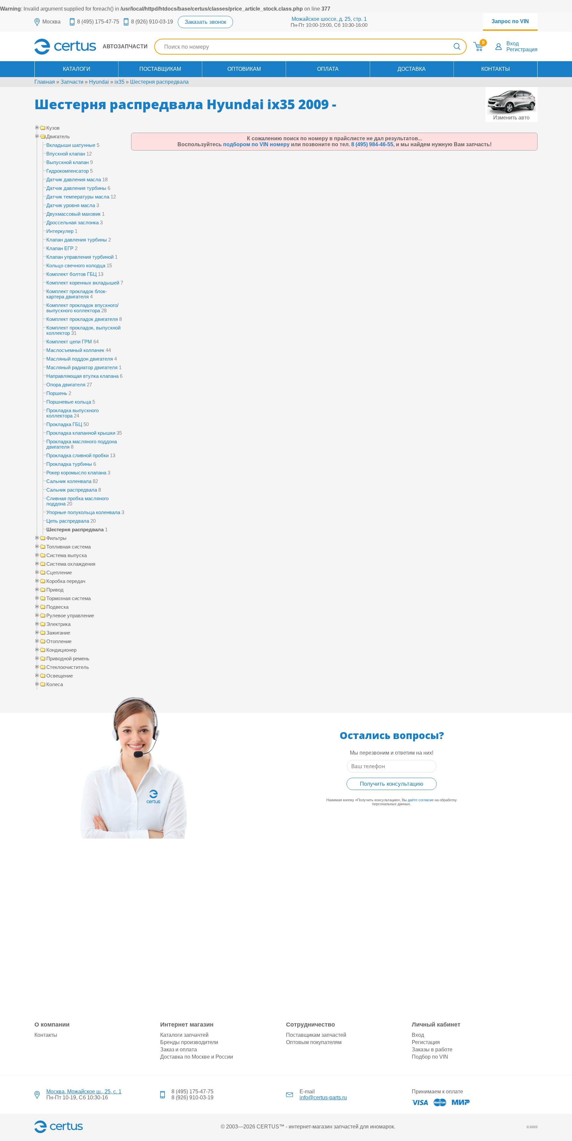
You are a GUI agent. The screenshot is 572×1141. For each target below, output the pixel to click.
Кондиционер (61, 650)
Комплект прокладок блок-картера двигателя (76, 293)
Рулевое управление (70, 615)
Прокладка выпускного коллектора (72, 413)
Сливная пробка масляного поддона (77, 501)
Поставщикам (160, 69)
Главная (44, 82)
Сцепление (59, 572)
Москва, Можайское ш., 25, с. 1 (83, 1091)
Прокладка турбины (69, 464)
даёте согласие (421, 800)
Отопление (59, 641)
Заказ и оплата (178, 1049)
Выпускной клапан (67, 162)
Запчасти (72, 82)
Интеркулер (59, 231)
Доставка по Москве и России (196, 1057)
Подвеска (57, 607)
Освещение (59, 676)
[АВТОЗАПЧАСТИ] (91, 53)
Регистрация (522, 49)
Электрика (58, 624)
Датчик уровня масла (70, 205)
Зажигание (58, 633)
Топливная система (68, 546)
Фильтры (56, 538)
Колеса (54, 684)
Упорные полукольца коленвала (83, 512)
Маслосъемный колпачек (75, 350)
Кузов (53, 128)
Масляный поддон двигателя (79, 359)
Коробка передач (65, 581)
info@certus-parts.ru (323, 1097)
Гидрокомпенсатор (67, 171)
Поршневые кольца (68, 402)
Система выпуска (66, 555)
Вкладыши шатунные (70, 145)
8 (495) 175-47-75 (98, 21)
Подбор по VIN (430, 1057)
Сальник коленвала (68, 481)
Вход (512, 43)
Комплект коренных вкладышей (82, 282)
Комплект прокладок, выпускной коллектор (83, 330)
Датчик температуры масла (77, 196)
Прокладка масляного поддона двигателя (81, 444)
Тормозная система (68, 598)
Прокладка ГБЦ (64, 424)
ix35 (119, 82)
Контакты (495, 69)
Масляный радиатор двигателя (82, 367)
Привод (55, 589)
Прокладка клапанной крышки (80, 433)
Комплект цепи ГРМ (69, 341)
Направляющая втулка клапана (82, 376)
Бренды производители (189, 1042)
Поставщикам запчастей (316, 1035)
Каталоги (76, 69)
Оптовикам (244, 69)
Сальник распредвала (71, 490)
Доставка (412, 69)
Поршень (56, 393)
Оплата (328, 69)
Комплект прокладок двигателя (82, 319)
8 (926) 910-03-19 (152, 21)
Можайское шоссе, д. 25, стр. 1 (329, 19)
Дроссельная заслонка (72, 222)
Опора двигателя (65, 384)
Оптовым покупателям (314, 1042)
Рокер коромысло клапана (76, 472)
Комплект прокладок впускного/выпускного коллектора (82, 307)
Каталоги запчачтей (184, 1035)
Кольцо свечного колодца (75, 265)
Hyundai (99, 82)
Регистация (426, 1042)
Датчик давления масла (73, 179)
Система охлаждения (70, 564)
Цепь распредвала (67, 521)
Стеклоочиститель (67, 667)
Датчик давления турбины (76, 188)
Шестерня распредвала (159, 82)
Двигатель (58, 136)
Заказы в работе (432, 1049)
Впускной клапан (65, 153)
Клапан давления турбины (76, 239)
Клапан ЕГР (59, 248)
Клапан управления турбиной (80, 257)
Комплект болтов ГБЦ (71, 274)
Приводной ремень (67, 658)
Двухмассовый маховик (73, 214)
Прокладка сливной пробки (77, 455)
